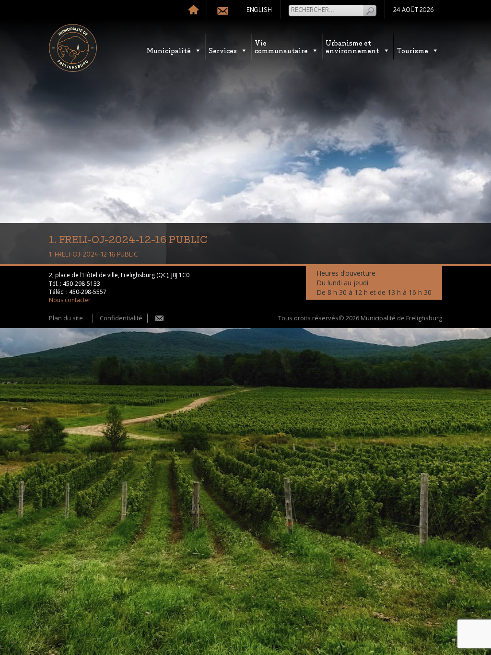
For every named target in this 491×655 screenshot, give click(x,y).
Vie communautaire (281, 46)
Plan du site (66, 318)
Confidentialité (121, 318)
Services (223, 50)
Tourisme (412, 50)
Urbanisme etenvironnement (352, 46)
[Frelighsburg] (73, 48)
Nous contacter (70, 300)
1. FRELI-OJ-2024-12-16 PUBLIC (93, 254)
